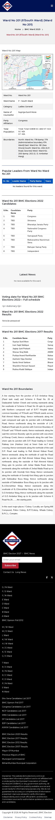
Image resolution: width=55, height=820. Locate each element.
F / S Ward (7, 591)
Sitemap (48, 817)
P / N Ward (7, 683)
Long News (20, 572)
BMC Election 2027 (12, 553)
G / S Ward (7, 656)
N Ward (5, 692)
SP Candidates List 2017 (13, 719)
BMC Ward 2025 (32, 29)
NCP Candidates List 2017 (14, 711)
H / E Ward (7, 648)
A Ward (5, 616)
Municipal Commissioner (13, 759)
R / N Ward (7, 671)
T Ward (5, 663)
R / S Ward (7, 667)
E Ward (5, 599)
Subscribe (10, 565)
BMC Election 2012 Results (14, 742)
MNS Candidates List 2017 (14, 715)
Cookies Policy (35, 817)
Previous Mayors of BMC (13, 755)
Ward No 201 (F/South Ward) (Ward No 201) (27, 35)
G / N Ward (7, 587)
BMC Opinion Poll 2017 (12, 702)
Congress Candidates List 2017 (16, 707)
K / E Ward (7, 652)
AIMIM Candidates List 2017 (15, 727)
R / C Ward (7, 675)
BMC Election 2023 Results (14, 734)
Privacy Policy (21, 817)
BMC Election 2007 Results (15, 746)
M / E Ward (7, 631)
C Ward (5, 608)
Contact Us (8, 572)
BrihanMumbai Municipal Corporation (19, 763)
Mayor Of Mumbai (10, 751)
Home (18, 29)
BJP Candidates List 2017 (14, 723)
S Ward (5, 687)
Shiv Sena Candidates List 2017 (16, 698)
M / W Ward (7, 627)
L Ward (5, 635)
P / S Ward (7, 679)
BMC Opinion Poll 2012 (12, 620)
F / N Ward (7, 595)
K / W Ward (7, 639)
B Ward (5, 612)
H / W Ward (7, 643)
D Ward (5, 604)
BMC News (29, 553)
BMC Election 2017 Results (14, 738)
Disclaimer (8, 817)
